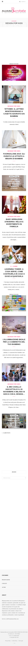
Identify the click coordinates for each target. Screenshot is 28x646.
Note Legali (21, 640)
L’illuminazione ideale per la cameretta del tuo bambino (14, 341)
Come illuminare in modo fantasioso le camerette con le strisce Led (14, 73)
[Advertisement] (14, 46)
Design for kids (14, 63)
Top (14, 643)
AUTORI (4, 587)
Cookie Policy (14, 640)
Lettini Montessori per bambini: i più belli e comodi (14, 183)
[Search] (19, 1)
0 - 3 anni (14, 266)
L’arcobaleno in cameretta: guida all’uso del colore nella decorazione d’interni (14, 304)
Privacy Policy (8, 640)
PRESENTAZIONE (6, 579)
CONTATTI (4, 583)
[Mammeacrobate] (14, 10)
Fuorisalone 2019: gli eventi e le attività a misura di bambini (14, 156)
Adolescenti (14, 415)
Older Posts (6, 432)
